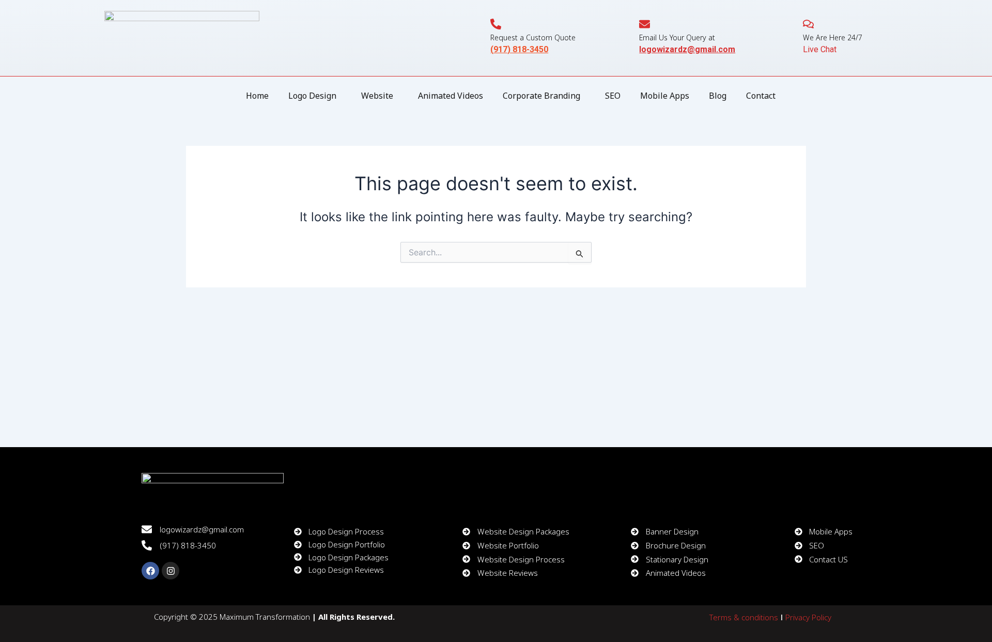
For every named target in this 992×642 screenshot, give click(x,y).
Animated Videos (450, 95)
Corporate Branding (541, 95)
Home (257, 95)
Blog (717, 95)
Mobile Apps (664, 95)
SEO (613, 95)
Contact (761, 95)
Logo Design (312, 95)
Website (377, 95)
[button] (315, 96)
